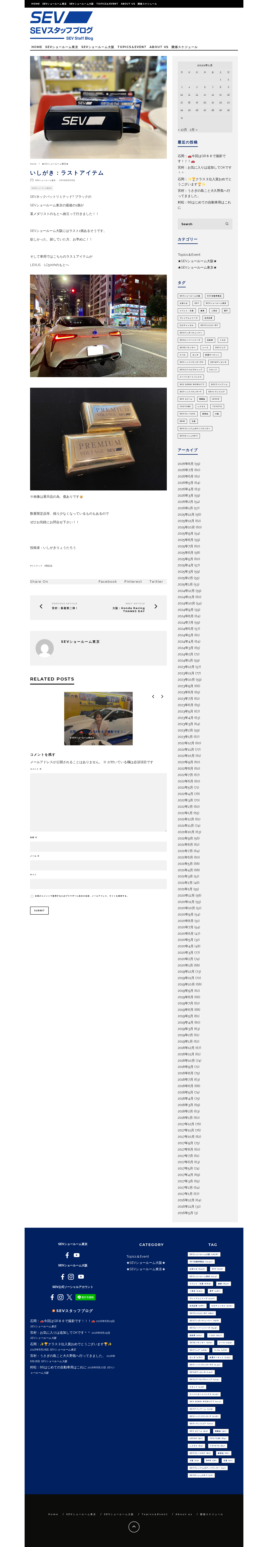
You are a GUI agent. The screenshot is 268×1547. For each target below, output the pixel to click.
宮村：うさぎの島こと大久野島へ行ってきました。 (68, 1356)
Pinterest (133, 581)
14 (213, 94)
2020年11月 (186, 902)
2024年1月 (185, 660)
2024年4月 (186, 641)
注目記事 (209, 318)
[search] (227, 224)
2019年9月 (185, 991)
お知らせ (184, 303)
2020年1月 (185, 965)
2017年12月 (186, 1124)
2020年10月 (186, 908)
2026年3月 (185, 495)
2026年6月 (186, 476)
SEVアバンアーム (219, 384)
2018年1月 (185, 1118)
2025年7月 (185, 546)
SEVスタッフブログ (74, 1311)
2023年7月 (185, 698)
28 (212, 110)
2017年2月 (185, 1187)
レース (206, 347)
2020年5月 (185, 940)
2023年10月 (186, 679)
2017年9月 (185, 1143)
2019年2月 (185, 1035)
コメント (36, 769)
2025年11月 (186, 521)
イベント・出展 (187, 311)
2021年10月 (186, 832)
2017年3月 (185, 1181)
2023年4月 (185, 718)
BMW (182, 421)
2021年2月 (185, 883)
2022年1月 (185, 813)
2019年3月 (185, 1029)
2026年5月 (185, 483)
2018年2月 (185, 1111)
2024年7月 (185, 622)
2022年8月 (185, 768)
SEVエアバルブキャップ (191, 370)
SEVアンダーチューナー (191, 333)
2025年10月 (186, 527)
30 (228, 110)
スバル (183, 355)
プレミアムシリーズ (189, 318)
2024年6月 (186, 629)
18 (189, 102)
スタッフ (213, 370)
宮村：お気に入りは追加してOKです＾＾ (60, 1332)
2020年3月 (185, 952)
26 (197, 110)
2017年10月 (186, 1136)
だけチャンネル (187, 325)
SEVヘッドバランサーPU (192, 362)
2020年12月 (186, 895)
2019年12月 (186, 971)
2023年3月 (185, 724)
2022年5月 (185, 787)
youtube (185, 406)
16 (228, 94)
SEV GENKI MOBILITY (192, 384)
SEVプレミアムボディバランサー (195, 428)
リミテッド (37, 566)
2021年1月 (185, 889)
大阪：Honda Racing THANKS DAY (128, 610)
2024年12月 (186, 591)
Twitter (156, 581)
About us (128, 3)
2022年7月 (185, 775)
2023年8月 (185, 692)
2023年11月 (186, 673)
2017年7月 (185, 1156)
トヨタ (223, 340)
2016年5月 (185, 1213)
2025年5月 (185, 559)
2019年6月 (185, 1010)
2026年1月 (185, 508)
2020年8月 (186, 921)
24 (181, 110)
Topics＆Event (107, 3)
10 (181, 94)
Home (35, 3)
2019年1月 (185, 1041)
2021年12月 (186, 819)
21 (213, 102)
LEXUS (216, 399)
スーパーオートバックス (191, 377)
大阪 (217, 414)
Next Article (135, 603)
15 (221, 94)
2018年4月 (185, 1098)
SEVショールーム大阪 (81, 3)
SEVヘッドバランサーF (191, 392)
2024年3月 (185, 648)
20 (204, 102)
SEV (197, 303)
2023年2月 (185, 730)
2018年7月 (185, 1079)
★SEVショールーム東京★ (42, 188)
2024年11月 (186, 597)
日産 (194, 421)
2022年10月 (186, 756)
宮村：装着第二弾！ (65, 608)
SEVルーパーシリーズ (190, 340)
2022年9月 (185, 762)
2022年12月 (186, 743)
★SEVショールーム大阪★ (197, 261)
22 (220, 102)
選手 (226, 311)
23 (228, 102)
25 (189, 110)
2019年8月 (185, 997)
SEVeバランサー (188, 347)
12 (197, 94)
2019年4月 (185, 1022)
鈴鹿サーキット (212, 355)
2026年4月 (186, 489)
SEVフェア (220, 347)
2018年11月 (186, 1054)
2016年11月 (186, 1206)
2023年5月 (185, 711)
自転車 (210, 340)
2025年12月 (186, 514)
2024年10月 (186, 603)
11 (189, 94)
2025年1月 (185, 584)
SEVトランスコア (216, 392)
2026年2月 (185, 502)
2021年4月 (185, 870)
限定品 (49, 566)
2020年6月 (186, 933)
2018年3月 (185, 1105)
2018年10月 (186, 1060)
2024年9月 (186, 610)
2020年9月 (186, 914)
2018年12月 (186, 1048)
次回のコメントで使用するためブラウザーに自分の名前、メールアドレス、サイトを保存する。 (82, 896)
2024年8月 (186, 616)
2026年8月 (186, 464)
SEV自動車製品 (214, 296)
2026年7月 (185, 470)
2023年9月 (185, 686)
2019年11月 (186, 978)
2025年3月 (185, 571)
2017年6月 (185, 1162)
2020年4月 (186, 946)
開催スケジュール (147, 3)
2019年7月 (185, 1003)
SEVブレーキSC (188, 414)
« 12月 (182, 130)
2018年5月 (185, 1092)
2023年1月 (185, 737)
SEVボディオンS (218, 362)
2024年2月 (185, 654)
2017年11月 (186, 1130)
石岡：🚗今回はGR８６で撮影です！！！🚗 (62, 1321)
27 (205, 110)
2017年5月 (185, 1168)
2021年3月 (185, 876)
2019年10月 (186, 984)
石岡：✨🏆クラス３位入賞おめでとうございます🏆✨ (71, 1344)
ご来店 (214, 311)
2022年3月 (185, 800)
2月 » (193, 130)
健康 (203, 311)
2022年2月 (185, 806)
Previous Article (64, 603)
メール (35, 856)
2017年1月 (185, 1194)
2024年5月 (185, 635)
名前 (33, 837)
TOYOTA (217, 406)
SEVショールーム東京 (54, 3)
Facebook (108, 581)
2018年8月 (185, 1073)
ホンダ (196, 355)
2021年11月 (186, 825)
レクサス (202, 406)
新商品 (205, 414)
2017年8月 (185, 1149)
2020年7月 (185, 927)
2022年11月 (186, 749)
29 (220, 110)
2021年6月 (185, 857)
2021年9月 (185, 838)
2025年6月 (185, 552)
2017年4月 (185, 1175)
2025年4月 (185, 565)
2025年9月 (185, 533)
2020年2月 (185, 959)
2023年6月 (185, 705)
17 (182, 102)
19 (197, 102)
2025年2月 (185, 578)
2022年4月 (185, 794)
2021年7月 (185, 851)
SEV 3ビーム (186, 399)
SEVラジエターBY (209, 325)
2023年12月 (186, 667)
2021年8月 (185, 844)
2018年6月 (185, 1086)
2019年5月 (185, 1016)
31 (182, 117)
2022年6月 (185, 781)
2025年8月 (185, 540)
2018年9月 (185, 1067)
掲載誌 (202, 399)
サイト (33, 875)
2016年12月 (186, 1200)
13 (205, 94)
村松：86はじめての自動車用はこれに (58, 1367)
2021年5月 (185, 864)
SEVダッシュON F (189, 436)
